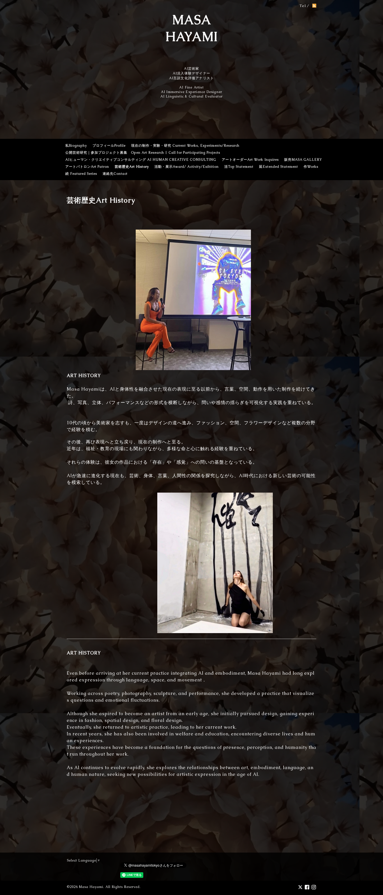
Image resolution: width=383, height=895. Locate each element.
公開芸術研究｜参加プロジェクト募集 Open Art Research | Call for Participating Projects (142, 152)
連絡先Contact (115, 173)
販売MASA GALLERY (303, 159)
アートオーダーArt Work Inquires (250, 159)
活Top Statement (238, 166)
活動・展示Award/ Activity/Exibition (186, 166)
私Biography (76, 145)
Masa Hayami (91, 887)
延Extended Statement (278, 166)
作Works (311, 166)
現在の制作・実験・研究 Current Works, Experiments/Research (185, 145)
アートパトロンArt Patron (87, 166)
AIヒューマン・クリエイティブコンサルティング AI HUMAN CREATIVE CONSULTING (140, 159)
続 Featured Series (81, 173)
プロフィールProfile (109, 145)
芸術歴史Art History (132, 166)
